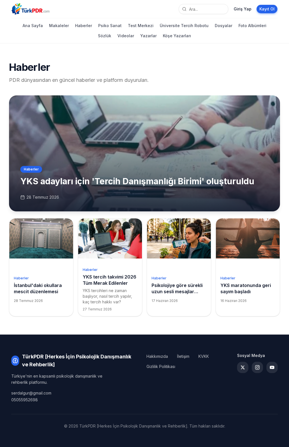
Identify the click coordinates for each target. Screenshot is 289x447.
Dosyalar (223, 25)
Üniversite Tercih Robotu (184, 25)
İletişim (183, 356)
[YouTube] (272, 367)
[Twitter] (242, 367)
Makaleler (59, 25)
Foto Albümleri (252, 25)
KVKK (203, 356)
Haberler (83, 25)
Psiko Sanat (110, 25)
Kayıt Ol (267, 8)
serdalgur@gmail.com (31, 393)
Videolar (125, 35)
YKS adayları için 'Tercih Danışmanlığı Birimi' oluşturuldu (137, 181)
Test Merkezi (141, 25)
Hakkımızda (157, 356)
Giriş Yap (242, 8)
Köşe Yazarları (177, 35)
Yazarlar (148, 35)
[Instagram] (257, 367)
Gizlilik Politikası (160, 366)
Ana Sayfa (33, 25)
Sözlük (104, 35)
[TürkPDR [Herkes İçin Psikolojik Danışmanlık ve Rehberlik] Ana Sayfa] (30, 9)
